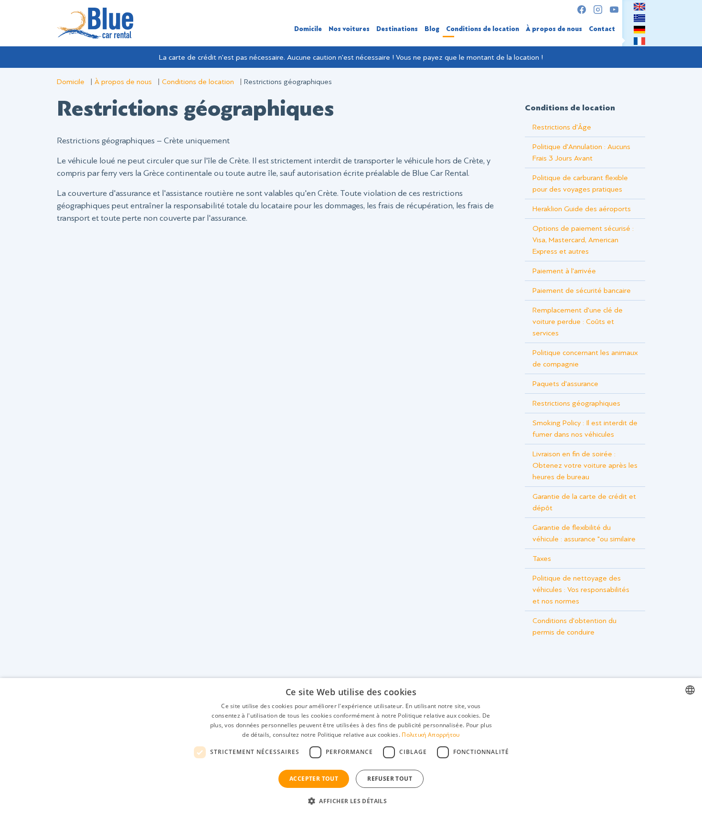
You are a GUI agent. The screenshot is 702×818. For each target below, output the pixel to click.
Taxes (541, 558)
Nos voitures (349, 29)
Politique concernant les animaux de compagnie (585, 358)
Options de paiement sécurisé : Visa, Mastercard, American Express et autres (583, 240)
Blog (432, 29)
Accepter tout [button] (313, 779)
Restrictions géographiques (576, 403)
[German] (639, 29)
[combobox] (690, 690)
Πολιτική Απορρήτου (430, 735)
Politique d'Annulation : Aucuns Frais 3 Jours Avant (581, 152)
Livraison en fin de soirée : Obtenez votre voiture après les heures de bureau (585, 465)
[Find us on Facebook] (581, 9)
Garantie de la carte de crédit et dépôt (584, 502)
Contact (602, 29)
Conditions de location (482, 29)
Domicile (308, 29)
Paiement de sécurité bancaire (581, 290)
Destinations (397, 29)
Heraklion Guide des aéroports (581, 208)
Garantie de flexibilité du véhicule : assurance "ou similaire (584, 533)
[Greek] (639, 17)
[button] (351, 801)
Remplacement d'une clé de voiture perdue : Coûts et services (577, 321)
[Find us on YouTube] (614, 9)
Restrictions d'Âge (561, 127)
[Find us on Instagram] (598, 9)
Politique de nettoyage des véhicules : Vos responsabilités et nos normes (580, 589)
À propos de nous (554, 29)
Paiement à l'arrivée (564, 271)
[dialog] (351, 748)
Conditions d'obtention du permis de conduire (574, 626)
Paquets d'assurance (565, 383)
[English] (639, 6)
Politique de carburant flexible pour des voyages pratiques (580, 183)
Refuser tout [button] (389, 779)
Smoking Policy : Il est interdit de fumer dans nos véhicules (585, 429)
